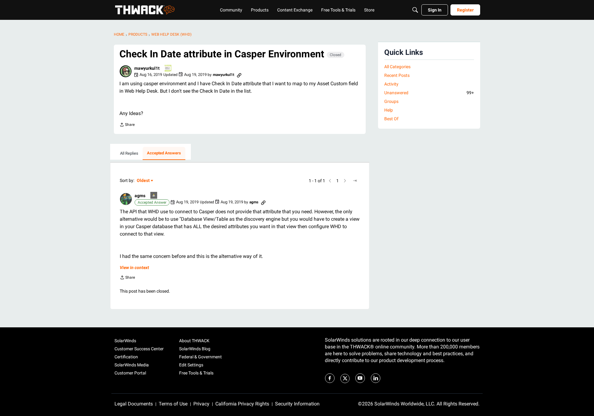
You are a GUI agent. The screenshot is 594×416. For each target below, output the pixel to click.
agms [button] (140, 195)
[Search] (415, 9)
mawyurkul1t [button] (147, 68)
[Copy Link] (239, 74)
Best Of (391, 118)
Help (388, 110)
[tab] (129, 153)
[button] (125, 71)
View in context (134, 267)
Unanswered (429, 92)
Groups (391, 101)
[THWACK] (145, 10)
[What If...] (154, 196)
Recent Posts (397, 75)
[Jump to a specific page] (355, 181)
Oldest (143, 181)
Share (127, 125)
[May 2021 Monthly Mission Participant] (168, 69)
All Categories (397, 66)
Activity (391, 84)
